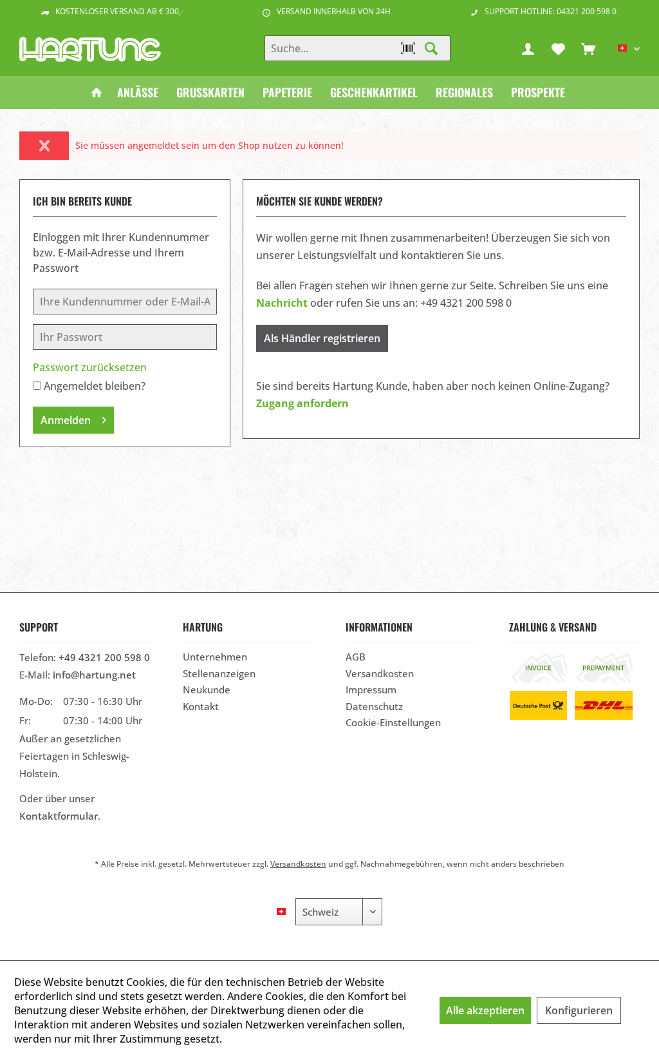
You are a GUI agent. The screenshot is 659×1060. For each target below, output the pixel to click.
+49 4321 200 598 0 (104, 657)
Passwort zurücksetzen (90, 367)
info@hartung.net (94, 674)
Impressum (371, 689)
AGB (356, 656)
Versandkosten (380, 673)
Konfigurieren (579, 1010)
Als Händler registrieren (322, 338)
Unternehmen (215, 656)
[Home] (96, 92)
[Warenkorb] (588, 48)
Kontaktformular (58, 815)
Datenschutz (374, 706)
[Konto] (527, 48)
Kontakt (201, 706)
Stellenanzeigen (219, 673)
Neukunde (206, 689)
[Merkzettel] (557, 48)
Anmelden (66, 420)
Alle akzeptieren (485, 1010)
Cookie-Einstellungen (393, 722)
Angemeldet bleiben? (94, 386)
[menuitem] (588, 48)
